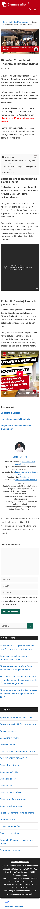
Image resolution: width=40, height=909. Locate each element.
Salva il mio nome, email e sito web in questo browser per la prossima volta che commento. (20, 601)
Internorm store (7, 819)
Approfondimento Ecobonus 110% (16, 717)
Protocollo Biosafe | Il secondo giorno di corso (20, 168)
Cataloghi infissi (7, 744)
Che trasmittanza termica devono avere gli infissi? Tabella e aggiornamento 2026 (18, 693)
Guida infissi (6, 785)
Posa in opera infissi (9, 833)
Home (5, 22)
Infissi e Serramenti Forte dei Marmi (17, 813)
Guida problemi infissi (10, 792)
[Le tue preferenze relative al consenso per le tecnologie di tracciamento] (2, 682)
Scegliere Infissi (26, 477)
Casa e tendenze (8, 731)
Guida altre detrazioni (10, 765)
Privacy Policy (15, 861)
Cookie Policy (25, 861)
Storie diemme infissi (10, 850)
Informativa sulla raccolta (13, 906)
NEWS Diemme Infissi (10, 826)
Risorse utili (9, 172)
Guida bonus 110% (9, 772)
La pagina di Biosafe (10, 413)
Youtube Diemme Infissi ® (26, 480)
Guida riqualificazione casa (18, 22)
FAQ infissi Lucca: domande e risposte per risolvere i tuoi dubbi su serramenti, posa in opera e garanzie (18, 680)
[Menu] (35, 10)
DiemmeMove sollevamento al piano (17, 751)
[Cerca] (30, 626)
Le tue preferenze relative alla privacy (22, 901)
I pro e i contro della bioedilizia (15, 419)
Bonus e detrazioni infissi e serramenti (18, 724)
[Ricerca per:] (13, 626)
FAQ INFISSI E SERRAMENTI (14, 758)
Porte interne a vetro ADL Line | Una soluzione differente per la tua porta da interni (18, 530)
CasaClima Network (9, 738)
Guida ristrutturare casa (11, 806)
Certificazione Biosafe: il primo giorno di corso (19, 161)
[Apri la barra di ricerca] (30, 10)
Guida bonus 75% (8, 779)
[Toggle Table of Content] (34, 157)
